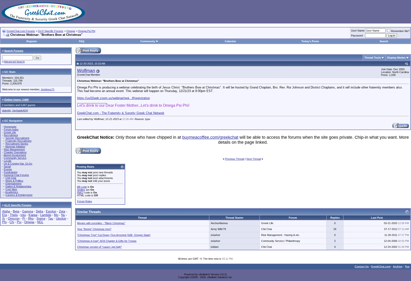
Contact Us (362, 266)
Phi (4, 222)
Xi (3, 218)
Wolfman (86, 70)
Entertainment (13, 183)
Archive (397, 266)
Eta (4, 215)
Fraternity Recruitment (18, 140)
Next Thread (253, 158)
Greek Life (10, 132)
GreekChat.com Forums (21, 31)
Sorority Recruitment (17, 138)
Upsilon (61, 218)
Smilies (81, 189)
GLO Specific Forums (50, 31)
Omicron (14, 218)
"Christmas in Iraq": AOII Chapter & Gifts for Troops (107, 241)
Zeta (62, 211)
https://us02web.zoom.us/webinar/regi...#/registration (113, 98)
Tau (50, 218)
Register (31, 41)
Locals (7, 160)
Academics (11, 192)
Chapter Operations (15, 152)
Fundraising (10, 172)
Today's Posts (310, 41)
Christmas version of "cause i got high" (99, 246)
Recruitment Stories (16, 143)
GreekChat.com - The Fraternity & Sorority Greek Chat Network (120, 113)
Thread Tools (372, 57)
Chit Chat (10, 177)
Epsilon (51, 211)
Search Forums (13, 50)
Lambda (45, 215)
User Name (357, 30)
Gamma (27, 211)
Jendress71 (47, 89)
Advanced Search (14, 61)
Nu (63, 215)
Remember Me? (400, 31)
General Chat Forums (16, 175)
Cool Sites (11, 189)
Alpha (6, 211)
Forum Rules (84, 201)
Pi (23, 218)
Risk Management (14, 149)
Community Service (15, 158)
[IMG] (80, 192)
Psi (19, 222)
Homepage (10, 126)
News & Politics (14, 180)
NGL (40, 222)
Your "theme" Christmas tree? (94, 229)
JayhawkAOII (20, 110)
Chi (12, 222)
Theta (14, 215)
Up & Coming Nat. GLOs (18, 163)
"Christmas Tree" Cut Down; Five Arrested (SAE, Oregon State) (114, 235)
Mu (56, 215)
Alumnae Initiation (15, 146)
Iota (23, 215)
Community (147, 41)
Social (7, 166)
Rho (31, 218)
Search (384, 41)
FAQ (81, 41)
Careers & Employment (18, 194)
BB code (82, 186)
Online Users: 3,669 (16, 99)
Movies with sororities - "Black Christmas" (101, 223)
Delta (39, 211)
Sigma (40, 218)
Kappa (33, 215)
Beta (16, 211)
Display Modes (396, 57)
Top (407, 266)
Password (357, 35)
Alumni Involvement (15, 155)
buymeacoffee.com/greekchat (210, 137)
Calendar (230, 41)
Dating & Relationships (18, 186)
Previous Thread (234, 158)
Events (8, 169)
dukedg (6, 110)
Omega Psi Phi (86, 31)
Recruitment (11, 135)
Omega (70, 31)
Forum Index (11, 129)
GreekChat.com (381, 266)
